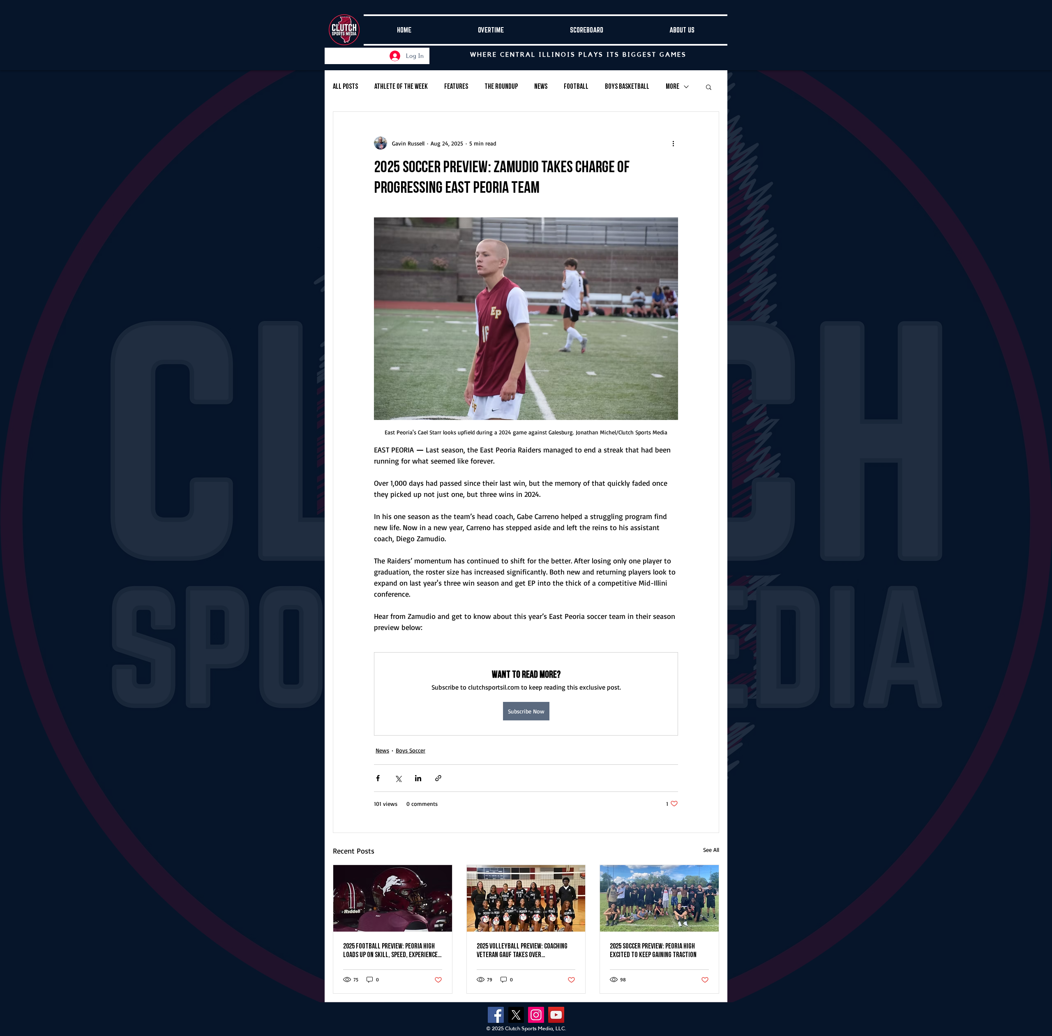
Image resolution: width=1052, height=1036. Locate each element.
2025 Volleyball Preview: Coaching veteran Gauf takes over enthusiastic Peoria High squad (522, 950)
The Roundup (501, 86)
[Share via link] (438, 778)
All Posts (345, 86)
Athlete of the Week (401, 86)
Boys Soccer (410, 750)
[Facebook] (496, 1015)
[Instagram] (536, 1015)
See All (711, 849)
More (672, 86)
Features (456, 86)
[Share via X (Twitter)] (398, 778)
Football (576, 86)
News (540, 86)
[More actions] (673, 143)
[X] (516, 1015)
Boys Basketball (627, 86)
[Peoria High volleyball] (526, 898)
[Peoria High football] (392, 898)
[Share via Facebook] (378, 778)
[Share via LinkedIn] (418, 778)
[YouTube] (556, 1015)
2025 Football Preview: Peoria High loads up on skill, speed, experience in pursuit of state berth (390, 950)
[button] (709, 86)
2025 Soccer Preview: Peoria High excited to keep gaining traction (653, 950)
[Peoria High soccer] (659, 898)
